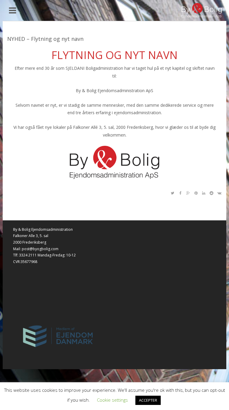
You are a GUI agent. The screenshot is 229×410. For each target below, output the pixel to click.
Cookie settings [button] (112, 400)
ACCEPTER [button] (148, 400)
